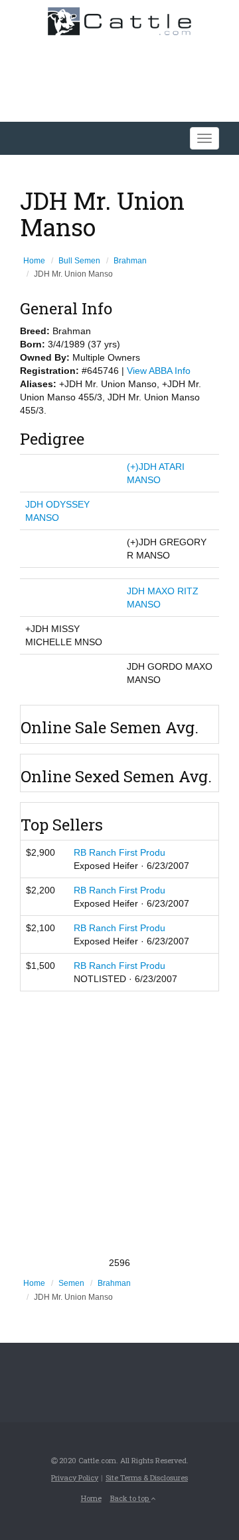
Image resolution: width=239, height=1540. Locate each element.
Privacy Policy (74, 1477)
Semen (71, 1283)
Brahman (130, 260)
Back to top (130, 1498)
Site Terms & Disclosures (147, 1477)
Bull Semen (79, 260)
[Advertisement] (119, 1124)
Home (34, 260)
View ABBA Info (159, 370)
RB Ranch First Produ (119, 852)
